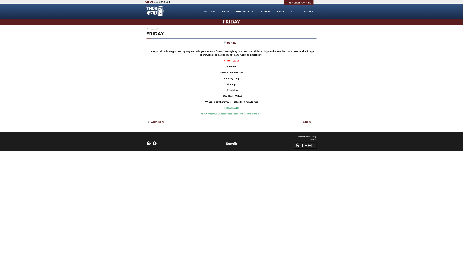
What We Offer (244, 11)
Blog (293, 11)
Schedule (265, 11)
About (225, 11)
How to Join (208, 11)
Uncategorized (152, 29)
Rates (280, 11)
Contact (308, 11)
